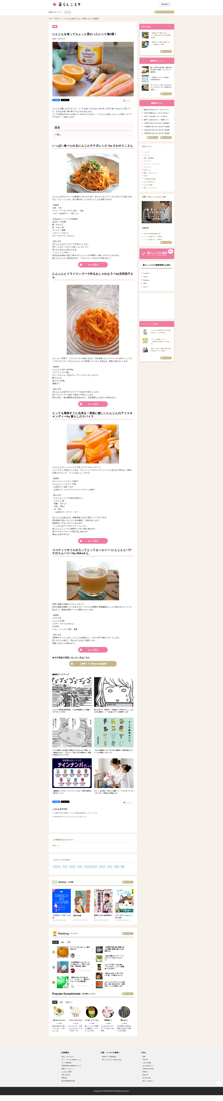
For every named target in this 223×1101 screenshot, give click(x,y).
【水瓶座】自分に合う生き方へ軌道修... (157, 126)
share (57, 100)
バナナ (110, 866)
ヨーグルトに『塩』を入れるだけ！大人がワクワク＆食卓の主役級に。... (161, 87)
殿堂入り (69, 1002)
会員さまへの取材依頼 (109, 1056)
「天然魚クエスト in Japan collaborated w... (159, 79)
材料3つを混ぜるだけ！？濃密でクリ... (157, 119)
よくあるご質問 (66, 1072)
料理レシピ (58, 18)
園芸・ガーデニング (150, 173)
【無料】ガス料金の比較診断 (93, 664)
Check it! (145, 1059)
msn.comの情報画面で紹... (152, 234)
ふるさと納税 (147, 185)
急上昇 (55, 942)
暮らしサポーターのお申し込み (111, 1059)
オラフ (65, 866)
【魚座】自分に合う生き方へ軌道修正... (157, 123)
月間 (68, 942)
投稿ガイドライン (67, 1069)
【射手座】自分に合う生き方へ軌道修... (157, 133)
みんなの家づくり (149, 182)
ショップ (146, 152)
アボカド (72, 866)
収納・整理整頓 (148, 158)
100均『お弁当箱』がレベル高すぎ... (156, 116)
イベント (146, 155)
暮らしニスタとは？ (68, 1056)
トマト (80, 866)
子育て (145, 176)
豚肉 (122, 866)
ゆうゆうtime (147, 1078)
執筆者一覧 (153, 137)
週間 (62, 942)
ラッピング (147, 167)
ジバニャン (56, 866)
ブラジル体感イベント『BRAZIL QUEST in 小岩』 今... (160, 342)
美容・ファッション (150, 188)
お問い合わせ (66, 1075)
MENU (166, 4)
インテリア (147, 161)
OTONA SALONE (148, 1069)
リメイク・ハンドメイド (151, 164)
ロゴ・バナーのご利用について (71, 1059)
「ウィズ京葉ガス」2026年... (153, 236)
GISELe (145, 1072)
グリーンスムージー (91, 866)
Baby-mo (145, 1075)
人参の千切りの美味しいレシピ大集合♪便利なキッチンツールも (75, 813)
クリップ (128, 101)
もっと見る (93, 265)
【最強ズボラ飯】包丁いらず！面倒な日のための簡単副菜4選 (161, 35)
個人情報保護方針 (67, 1081)
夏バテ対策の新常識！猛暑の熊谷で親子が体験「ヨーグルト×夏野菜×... (161, 70)
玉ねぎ (117, 866)
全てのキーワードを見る (164, 12)
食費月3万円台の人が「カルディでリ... (157, 109)
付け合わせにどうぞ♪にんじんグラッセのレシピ (70, 816)
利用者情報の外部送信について (71, 1066)
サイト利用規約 (66, 1063)
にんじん (68, 12)
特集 (144, 1056)
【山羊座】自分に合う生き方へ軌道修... (157, 129)
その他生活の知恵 (149, 179)
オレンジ (102, 866)
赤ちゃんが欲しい (148, 1081)
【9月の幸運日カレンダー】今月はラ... (157, 113)
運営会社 (64, 1078)
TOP (50, 18)
